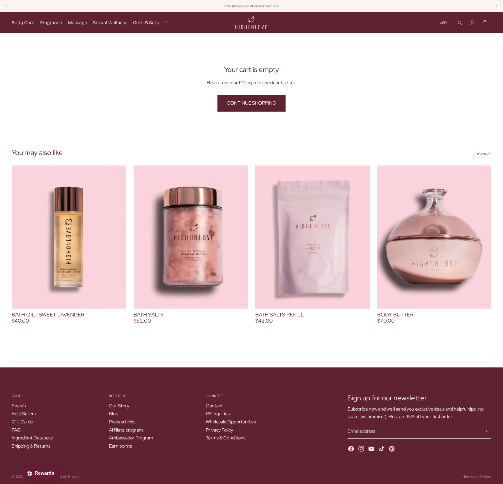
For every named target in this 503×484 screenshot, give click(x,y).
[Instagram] (361, 448)
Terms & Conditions (225, 438)
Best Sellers (24, 414)
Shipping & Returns (31, 446)
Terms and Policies (477, 476)
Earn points (120, 446)
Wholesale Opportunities (231, 422)
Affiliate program (126, 430)
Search (19, 406)
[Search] (460, 22)
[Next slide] (482, 236)
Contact (214, 406)
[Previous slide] (386, 236)
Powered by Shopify (63, 476)
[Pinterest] (391, 448)
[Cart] (485, 22)
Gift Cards (22, 422)
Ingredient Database (32, 438)
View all (484, 153)
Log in (250, 83)
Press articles (122, 422)
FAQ (16, 430)
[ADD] (117, 299)
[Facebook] (351, 448)
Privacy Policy (219, 430)
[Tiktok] (381, 448)
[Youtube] (371, 448)
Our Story (119, 406)
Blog (113, 414)
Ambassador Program (131, 438)
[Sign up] (485, 431)
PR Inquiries (218, 414)
